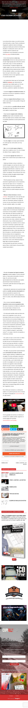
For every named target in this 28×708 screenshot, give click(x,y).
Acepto (14, 10)
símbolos (5, 196)
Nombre (4, 659)
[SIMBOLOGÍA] (5, 488)
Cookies (17, 695)
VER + (14, 559)
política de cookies (14, 7)
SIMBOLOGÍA (4, 463)
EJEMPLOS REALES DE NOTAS (17, 500)
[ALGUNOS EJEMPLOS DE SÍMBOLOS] (5, 474)
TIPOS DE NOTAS (14, 493)
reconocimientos (19, 393)
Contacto (11, 695)
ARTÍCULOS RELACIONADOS (8, 469)
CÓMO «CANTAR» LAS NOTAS (21, 463)
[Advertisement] (14, 30)
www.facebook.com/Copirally (10, 420)
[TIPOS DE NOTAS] (5, 495)
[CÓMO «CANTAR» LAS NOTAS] (5, 481)
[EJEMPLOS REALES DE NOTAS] (5, 502)
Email (3, 654)
